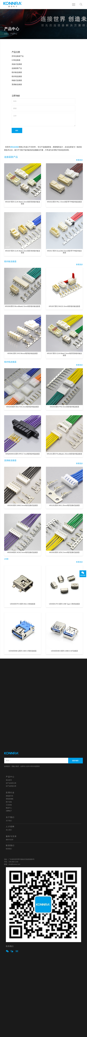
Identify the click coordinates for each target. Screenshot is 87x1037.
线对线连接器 (17, 76)
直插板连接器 (17, 84)
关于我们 (9, 821)
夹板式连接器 (17, 64)
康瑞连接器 (14, 147)
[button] (81, 4)
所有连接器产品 (18, 56)
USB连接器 (16, 60)
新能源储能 (9, 799)
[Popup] (7, 951)
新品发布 (9, 780)
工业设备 (9, 805)
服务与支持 (9, 839)
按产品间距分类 (11, 783)
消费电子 (9, 811)
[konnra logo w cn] (12, 4)
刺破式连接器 (17, 80)
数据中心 (9, 808)
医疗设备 (9, 802)
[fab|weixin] (82, 572)
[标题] (11, 951)
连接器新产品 (17, 68)
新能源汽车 (9, 796)
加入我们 (9, 830)
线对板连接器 (17, 72)
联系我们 (9, 849)
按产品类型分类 (11, 786)
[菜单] (73, 4)
